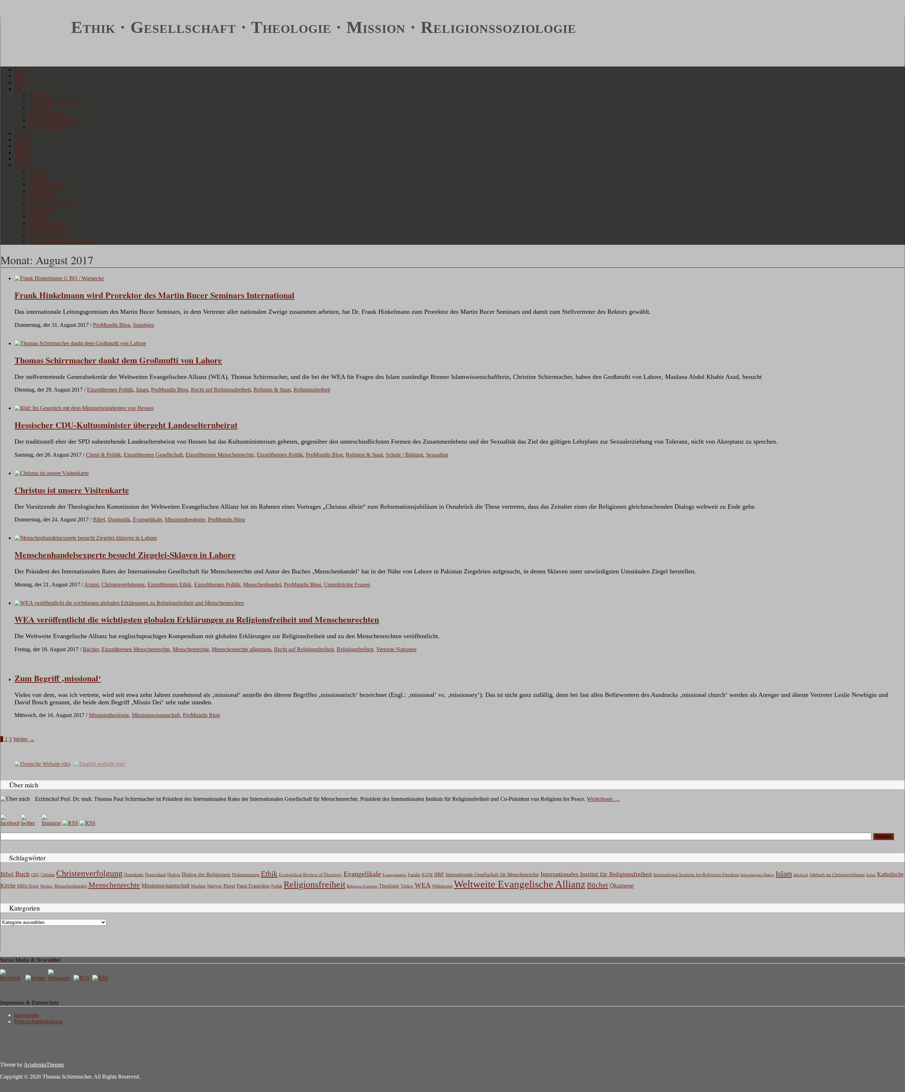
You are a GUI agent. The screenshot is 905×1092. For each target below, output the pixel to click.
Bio (18, 89)
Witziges (38, 216)
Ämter (21, 133)
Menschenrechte (191, 649)
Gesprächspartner (48, 184)
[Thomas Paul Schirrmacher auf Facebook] (9, 823)
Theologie (389, 886)
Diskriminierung (245, 874)
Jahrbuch (800, 875)
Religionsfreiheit (311, 390)
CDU (35, 875)
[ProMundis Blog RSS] (87, 823)
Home (21, 70)
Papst (229, 886)
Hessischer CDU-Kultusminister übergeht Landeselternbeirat (126, 424)
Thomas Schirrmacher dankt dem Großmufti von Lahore (118, 360)
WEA (423, 885)
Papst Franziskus (253, 886)
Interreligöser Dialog (757, 875)
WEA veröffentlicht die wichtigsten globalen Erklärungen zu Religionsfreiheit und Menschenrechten (196, 619)
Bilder (21, 165)
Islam (142, 390)
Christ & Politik (103, 455)
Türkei (407, 886)
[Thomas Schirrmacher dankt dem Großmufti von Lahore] (80, 343)
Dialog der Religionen (206, 874)
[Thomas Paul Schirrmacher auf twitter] (30, 823)
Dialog (173, 874)
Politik (276, 886)
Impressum (26, 1015)
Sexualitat (437, 455)
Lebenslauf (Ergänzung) (56, 101)
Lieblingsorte (43, 190)
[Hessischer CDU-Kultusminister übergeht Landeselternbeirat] (83, 408)
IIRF (439, 874)
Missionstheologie (185, 519)
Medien (46, 886)
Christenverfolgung (123, 585)
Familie (414, 875)
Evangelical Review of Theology (310, 874)
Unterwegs (41, 210)
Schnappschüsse (47, 235)
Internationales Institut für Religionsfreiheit (596, 874)
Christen (48, 874)
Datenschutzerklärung (38, 1021)
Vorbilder (39, 171)
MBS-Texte (28, 886)
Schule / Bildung (404, 455)
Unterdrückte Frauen (347, 585)
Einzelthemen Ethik (169, 585)
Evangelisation (395, 875)
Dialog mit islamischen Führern (64, 241)
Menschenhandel (262, 585)
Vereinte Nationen (396, 649)
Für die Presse (44, 229)
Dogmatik (119, 519)
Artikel (22, 140)
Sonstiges (143, 325)
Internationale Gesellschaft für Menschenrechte (492, 874)
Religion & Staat (272, 390)
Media (21, 152)
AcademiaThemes (44, 1065)
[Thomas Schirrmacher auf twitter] (36, 978)
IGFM (427, 874)
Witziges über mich (50, 222)
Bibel (99, 519)
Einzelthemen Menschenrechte (220, 455)
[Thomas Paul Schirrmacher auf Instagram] (51, 823)
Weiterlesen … (603, 799)
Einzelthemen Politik (110, 390)
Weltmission (442, 886)
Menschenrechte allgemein (241, 649)
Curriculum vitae (47, 114)
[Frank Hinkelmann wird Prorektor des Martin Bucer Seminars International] (59, 278)
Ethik (269, 873)
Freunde (38, 178)
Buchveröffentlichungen (56, 120)
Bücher (22, 146)
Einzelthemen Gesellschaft (153, 455)
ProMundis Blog (111, 325)
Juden (871, 875)
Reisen (22, 82)
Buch (22, 874)
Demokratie (134, 875)
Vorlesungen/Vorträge (53, 203)
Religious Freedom (362, 886)
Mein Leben (42, 197)
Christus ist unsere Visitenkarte (71, 490)
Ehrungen (40, 108)
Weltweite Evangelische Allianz (519, 884)
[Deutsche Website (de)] (42, 763)
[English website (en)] (99, 763)
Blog (19, 76)
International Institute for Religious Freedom (696, 874)
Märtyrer (214, 886)
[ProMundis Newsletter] (70, 823)
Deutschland (155, 874)
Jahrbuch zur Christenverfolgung (837, 875)
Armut (91, 585)
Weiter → (24, 739)
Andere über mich (49, 127)
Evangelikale (147, 519)
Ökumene (622, 885)
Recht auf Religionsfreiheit (221, 390)
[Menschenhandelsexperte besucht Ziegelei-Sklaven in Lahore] (85, 538)
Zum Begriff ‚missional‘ (57, 678)
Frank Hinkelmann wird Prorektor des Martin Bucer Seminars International (154, 295)
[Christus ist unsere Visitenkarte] (51, 473)
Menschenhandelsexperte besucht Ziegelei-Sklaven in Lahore (124, 554)
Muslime (198, 886)
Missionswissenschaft (156, 715)
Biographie (41, 95)
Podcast (23, 159)
